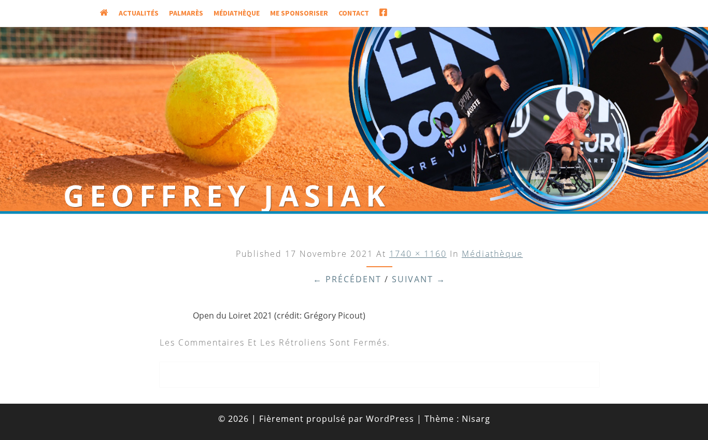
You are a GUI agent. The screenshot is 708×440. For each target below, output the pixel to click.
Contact (353, 13)
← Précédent (347, 279)
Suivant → (419, 279)
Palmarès (186, 13)
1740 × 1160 (418, 253)
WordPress (390, 418)
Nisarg (476, 418)
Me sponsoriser (299, 13)
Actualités (139, 13)
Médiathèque (237, 13)
